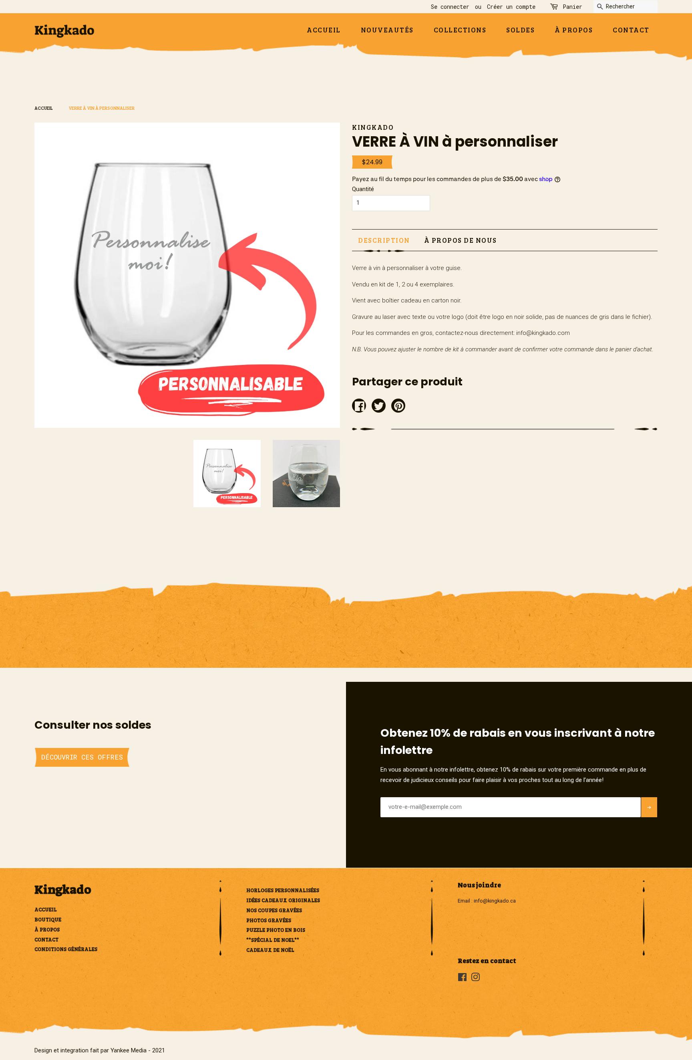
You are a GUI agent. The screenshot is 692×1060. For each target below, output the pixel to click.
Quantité (363, 189)
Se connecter (450, 6)
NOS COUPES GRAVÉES (274, 910)
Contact (631, 29)
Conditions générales (65, 949)
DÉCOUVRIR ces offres (82, 757)
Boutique (47, 919)
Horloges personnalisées (282, 890)
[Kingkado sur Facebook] (462, 979)
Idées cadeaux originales (283, 900)
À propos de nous (460, 240)
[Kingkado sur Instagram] (475, 979)
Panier (572, 6)
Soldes (520, 29)
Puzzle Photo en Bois (275, 929)
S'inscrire (649, 818)
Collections (460, 29)
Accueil (324, 29)
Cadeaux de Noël (270, 949)
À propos (574, 29)
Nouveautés (387, 29)
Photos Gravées (268, 920)
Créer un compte (511, 6)
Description (384, 240)
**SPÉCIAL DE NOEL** (272, 939)
